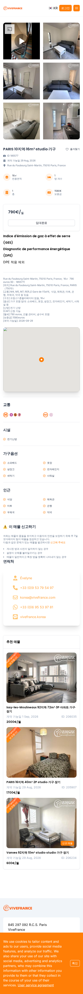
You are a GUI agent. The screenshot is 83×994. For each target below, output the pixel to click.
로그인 (65, 8)
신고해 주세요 (57, 542)
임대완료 (41, 222)
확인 (75, 963)
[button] (53, 8)
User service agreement (36, 985)
